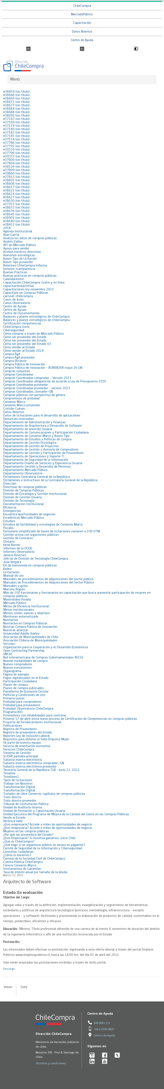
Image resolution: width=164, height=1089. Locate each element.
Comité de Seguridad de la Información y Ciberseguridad (42, 848)
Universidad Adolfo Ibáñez (21, 633)
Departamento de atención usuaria (27, 429)
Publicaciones (12, 725)
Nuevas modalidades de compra (25, 661)
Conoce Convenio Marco (19, 865)
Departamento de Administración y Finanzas (34, 422)
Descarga (9, 969)
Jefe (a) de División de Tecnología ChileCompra (35, 558)
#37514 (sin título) (16, 139)
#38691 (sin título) (16, 115)
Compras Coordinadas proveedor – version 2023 (36, 388)
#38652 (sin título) (16, 224)
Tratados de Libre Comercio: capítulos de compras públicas (44, 794)
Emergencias (12, 511)
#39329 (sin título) (16, 149)
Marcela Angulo (14, 589)
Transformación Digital (19, 787)
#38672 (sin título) (16, 102)
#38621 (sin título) (16, 190)
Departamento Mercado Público (25, 470)
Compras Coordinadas (18, 374)
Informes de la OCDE (17, 548)
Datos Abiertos (82, 31)
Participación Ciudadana (20, 681)
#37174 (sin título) (16, 126)
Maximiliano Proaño (17, 599)
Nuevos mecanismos (17, 668)
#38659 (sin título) (16, 92)
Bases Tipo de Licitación (20, 259)
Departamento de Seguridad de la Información (35, 460)
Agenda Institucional (17, 231)
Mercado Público (14, 603)
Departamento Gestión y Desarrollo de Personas (37, 466)
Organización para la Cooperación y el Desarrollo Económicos (45, 647)
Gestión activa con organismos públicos (31, 535)
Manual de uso (13, 576)
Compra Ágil (11, 354)
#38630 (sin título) (16, 201)
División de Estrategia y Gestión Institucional (35, 494)
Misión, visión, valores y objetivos (26, 613)
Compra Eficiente (15, 361)
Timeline (9, 773)
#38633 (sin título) (16, 207)
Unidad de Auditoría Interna (22, 807)
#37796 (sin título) (16, 153)
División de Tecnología (18, 501)
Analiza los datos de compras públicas (30, 238)
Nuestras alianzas (15, 630)
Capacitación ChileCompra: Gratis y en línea (33, 282)
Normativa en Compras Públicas (25, 623)
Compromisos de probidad (21, 398)
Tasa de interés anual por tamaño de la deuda (35, 872)
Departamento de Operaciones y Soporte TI (33, 456)
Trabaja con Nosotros (18, 783)
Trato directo (12, 797)
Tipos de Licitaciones (17, 780)
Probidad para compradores (22, 702)
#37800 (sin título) (16, 160)
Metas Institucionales (18, 610)
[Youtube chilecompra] (104, 1062)
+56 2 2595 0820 (104, 1029)
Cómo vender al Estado (19, 347)
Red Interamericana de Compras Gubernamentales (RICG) (43, 657)
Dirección (9, 483)
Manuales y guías (15, 586)
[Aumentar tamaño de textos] (28, 49)
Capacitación (82, 23)
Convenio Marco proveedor (21, 405)
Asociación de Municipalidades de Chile (30, 637)
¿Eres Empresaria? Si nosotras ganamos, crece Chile (39, 838)
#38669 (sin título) (16, 98)
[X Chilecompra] (117, 1055)
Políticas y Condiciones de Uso (24, 695)
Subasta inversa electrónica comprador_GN (33, 763)
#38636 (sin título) (16, 211)
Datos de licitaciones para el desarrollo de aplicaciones (41, 415)
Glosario (9, 541)
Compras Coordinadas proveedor (25, 385)
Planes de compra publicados (23, 688)
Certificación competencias (22, 323)
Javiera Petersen (14, 555)
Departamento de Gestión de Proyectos (31, 446)
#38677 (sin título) (16, 105)
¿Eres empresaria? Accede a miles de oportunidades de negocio (47, 824)
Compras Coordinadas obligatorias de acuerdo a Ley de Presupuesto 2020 (54, 381)
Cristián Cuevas (14, 409)
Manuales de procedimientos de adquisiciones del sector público (48, 579)
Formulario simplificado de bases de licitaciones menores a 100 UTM (51, 531)
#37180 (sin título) (16, 129)
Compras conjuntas (16, 371)
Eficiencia (9, 507)
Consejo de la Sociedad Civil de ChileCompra (34, 858)
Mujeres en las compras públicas (26, 831)
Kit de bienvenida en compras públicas (30, 565)
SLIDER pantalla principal (20, 756)
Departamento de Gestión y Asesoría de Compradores (41, 449)
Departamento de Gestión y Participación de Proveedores (43, 453)
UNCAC (8, 654)
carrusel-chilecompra (18, 296)
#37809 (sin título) (16, 170)
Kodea (7, 569)
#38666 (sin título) (16, 95)
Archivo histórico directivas (22, 252)
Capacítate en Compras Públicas (25, 293)
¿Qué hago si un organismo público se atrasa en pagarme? (44, 845)
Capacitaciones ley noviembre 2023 (28, 289)
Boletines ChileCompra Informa (25, 265)
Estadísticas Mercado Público (23, 518)
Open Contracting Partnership (23, 651)
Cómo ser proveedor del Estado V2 (27, 344)
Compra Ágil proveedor (19, 357)
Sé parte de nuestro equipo (22, 743)
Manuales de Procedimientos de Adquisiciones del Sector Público (48, 582)
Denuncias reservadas (18, 419)
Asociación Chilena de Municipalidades (30, 640)
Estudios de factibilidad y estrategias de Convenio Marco (43, 524)
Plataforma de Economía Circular (26, 691)
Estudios (9, 521)
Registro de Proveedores (20, 729)
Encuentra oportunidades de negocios (29, 514)
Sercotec (9, 644)
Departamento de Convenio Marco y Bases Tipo (36, 436)
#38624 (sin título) (16, 194)
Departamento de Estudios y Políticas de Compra (37, 439)
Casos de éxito (13, 299)
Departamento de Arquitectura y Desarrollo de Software (42, 426)
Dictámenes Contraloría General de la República (36, 477)
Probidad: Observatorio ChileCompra (28, 708)
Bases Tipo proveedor (18, 262)
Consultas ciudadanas (18, 852)
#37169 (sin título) (16, 122)
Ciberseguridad (13, 330)
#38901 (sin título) (16, 218)
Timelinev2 (11, 777)
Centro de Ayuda (82, 40)
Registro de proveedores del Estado (27, 732)
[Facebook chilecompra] (104, 1055)
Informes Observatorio (19, 552)
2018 (7, 228)
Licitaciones (11, 572)
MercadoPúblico (82, 14)
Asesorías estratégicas (19, 255)
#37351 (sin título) (16, 204)
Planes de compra (15, 685)
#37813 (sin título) (16, 177)
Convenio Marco (14, 402)
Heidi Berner (11, 545)
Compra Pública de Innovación (24, 364)
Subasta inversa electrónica (22, 760)
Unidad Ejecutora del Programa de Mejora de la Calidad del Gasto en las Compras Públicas (66, 814)
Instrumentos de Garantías (22, 869)
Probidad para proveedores (21, 705)
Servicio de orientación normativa (26, 746)
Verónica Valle (13, 821)
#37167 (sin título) (16, 119)
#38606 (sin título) (16, 184)
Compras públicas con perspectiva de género (34, 395)
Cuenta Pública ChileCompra (23, 862)
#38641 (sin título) (16, 214)
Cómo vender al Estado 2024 (23, 351)
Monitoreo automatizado (20, 616)
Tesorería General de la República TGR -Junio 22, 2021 (41, 770)
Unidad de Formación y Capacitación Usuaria (34, 811)
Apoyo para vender (16, 248)
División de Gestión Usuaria (22, 497)
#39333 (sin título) (16, 156)
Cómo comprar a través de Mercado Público (33, 334)
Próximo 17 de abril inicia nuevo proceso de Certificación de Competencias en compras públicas (70, 719)
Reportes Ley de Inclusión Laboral (26, 736)
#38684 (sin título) (16, 109)
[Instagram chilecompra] (92, 1055)
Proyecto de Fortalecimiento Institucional (32, 722)
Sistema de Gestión (17, 753)
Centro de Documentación (21, 313)
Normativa (10, 620)
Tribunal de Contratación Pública (25, 804)
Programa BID (13, 712)
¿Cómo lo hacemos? (17, 855)
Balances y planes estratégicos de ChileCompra (36, 316)
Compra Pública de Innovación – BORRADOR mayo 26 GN (42, 368)
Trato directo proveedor (19, 800)
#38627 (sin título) (16, 197)
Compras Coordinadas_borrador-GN (28, 391)
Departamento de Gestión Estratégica (29, 443)
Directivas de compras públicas (25, 487)
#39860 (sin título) (16, 173)
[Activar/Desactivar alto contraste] (135, 49)
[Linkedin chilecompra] (92, 1062)
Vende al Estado (14, 818)
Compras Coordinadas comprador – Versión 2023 (37, 378)
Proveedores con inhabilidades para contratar (34, 715)
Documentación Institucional (23, 504)
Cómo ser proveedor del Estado (24, 337)
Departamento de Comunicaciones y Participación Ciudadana (46, 432)
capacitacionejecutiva (18, 286)
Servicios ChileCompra (18, 749)
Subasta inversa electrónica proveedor (30, 766)
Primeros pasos (14, 698)
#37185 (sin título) (16, 136)
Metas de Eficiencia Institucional (26, 606)
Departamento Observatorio (22, 473)
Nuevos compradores (17, 664)
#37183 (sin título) (16, 132)
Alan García (11, 235)
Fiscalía (8, 528)
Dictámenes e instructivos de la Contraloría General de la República (50, 480)
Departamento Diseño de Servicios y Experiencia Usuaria (42, 463)
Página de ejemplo (16, 674)
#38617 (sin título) (16, 187)
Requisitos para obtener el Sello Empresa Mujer (36, 739)
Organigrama (12, 671)
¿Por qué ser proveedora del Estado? (28, 835)
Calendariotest (13, 279)
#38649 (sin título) (16, 221)
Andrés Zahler (13, 241)
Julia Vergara (12, 562)
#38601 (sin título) (16, 180)
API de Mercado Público (19, 245)
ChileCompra (82, 6)
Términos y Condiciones (51, 1063)
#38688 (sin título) (16, 112)
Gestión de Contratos (18, 538)
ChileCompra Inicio (16, 327)
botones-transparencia (19, 269)
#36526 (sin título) (16, 167)
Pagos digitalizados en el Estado (25, 678)
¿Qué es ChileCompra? (19, 841)
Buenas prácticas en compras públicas (30, 276)
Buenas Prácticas (15, 272)
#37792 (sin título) (16, 146)
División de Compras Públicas (23, 490)
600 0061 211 (102, 1023)
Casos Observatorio (16, 303)
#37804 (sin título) (16, 163)
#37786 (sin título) (16, 143)
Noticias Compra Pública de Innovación (30, 627)
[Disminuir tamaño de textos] (82, 49)
